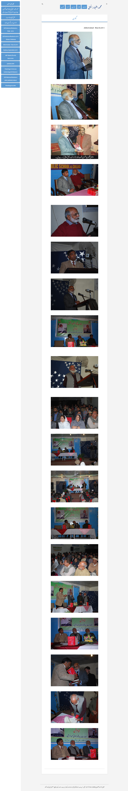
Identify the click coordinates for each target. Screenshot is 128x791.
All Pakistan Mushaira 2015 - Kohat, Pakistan (10, 38)
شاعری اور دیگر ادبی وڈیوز (11, 22)
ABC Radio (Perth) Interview (10, 57)
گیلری (62, 6)
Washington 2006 (10, 85)
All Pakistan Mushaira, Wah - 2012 (10, 29)
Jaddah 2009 (10, 63)
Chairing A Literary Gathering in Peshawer (10, 70)
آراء (68, 6)
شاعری (73, 6)
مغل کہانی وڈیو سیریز (10, 17)
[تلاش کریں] (42, 4)
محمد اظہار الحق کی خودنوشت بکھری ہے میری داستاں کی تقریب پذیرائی (10, 10)
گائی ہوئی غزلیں (10, 3)
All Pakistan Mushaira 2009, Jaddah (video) (10, 78)
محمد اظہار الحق (95, 7)
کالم (79, 6)
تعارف (84, 6)
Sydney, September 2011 (10, 49)
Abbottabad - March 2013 (10, 44)
